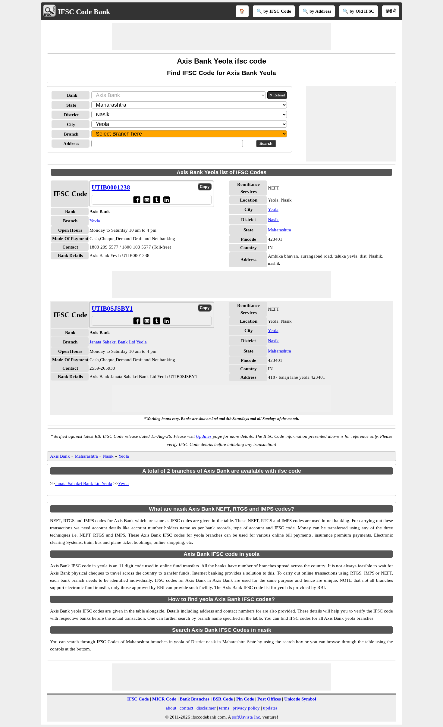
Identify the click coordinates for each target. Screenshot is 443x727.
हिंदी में (391, 11)
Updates (204, 436)
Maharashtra (279, 229)
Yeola (273, 209)
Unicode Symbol (300, 699)
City (71, 124)
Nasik (273, 219)
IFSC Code (138, 699)
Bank (72, 95)
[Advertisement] (221, 36)
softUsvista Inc (246, 717)
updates (270, 708)
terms (224, 708)
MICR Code (164, 699)
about (171, 708)
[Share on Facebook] (136, 199)
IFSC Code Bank (84, 12)
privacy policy (246, 708)
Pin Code (245, 699)
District (71, 114)
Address (71, 143)
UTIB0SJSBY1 (112, 308)
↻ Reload (277, 95)
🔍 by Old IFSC (358, 11)
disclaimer (206, 708)
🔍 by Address (317, 11)
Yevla (95, 220)
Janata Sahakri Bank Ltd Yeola (118, 342)
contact (186, 708)
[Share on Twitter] (156, 199)
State (71, 105)
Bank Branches (194, 699)
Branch (71, 134)
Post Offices (269, 699)
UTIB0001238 (111, 187)
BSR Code (223, 699)
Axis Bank (60, 456)
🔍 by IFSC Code (273, 11)
